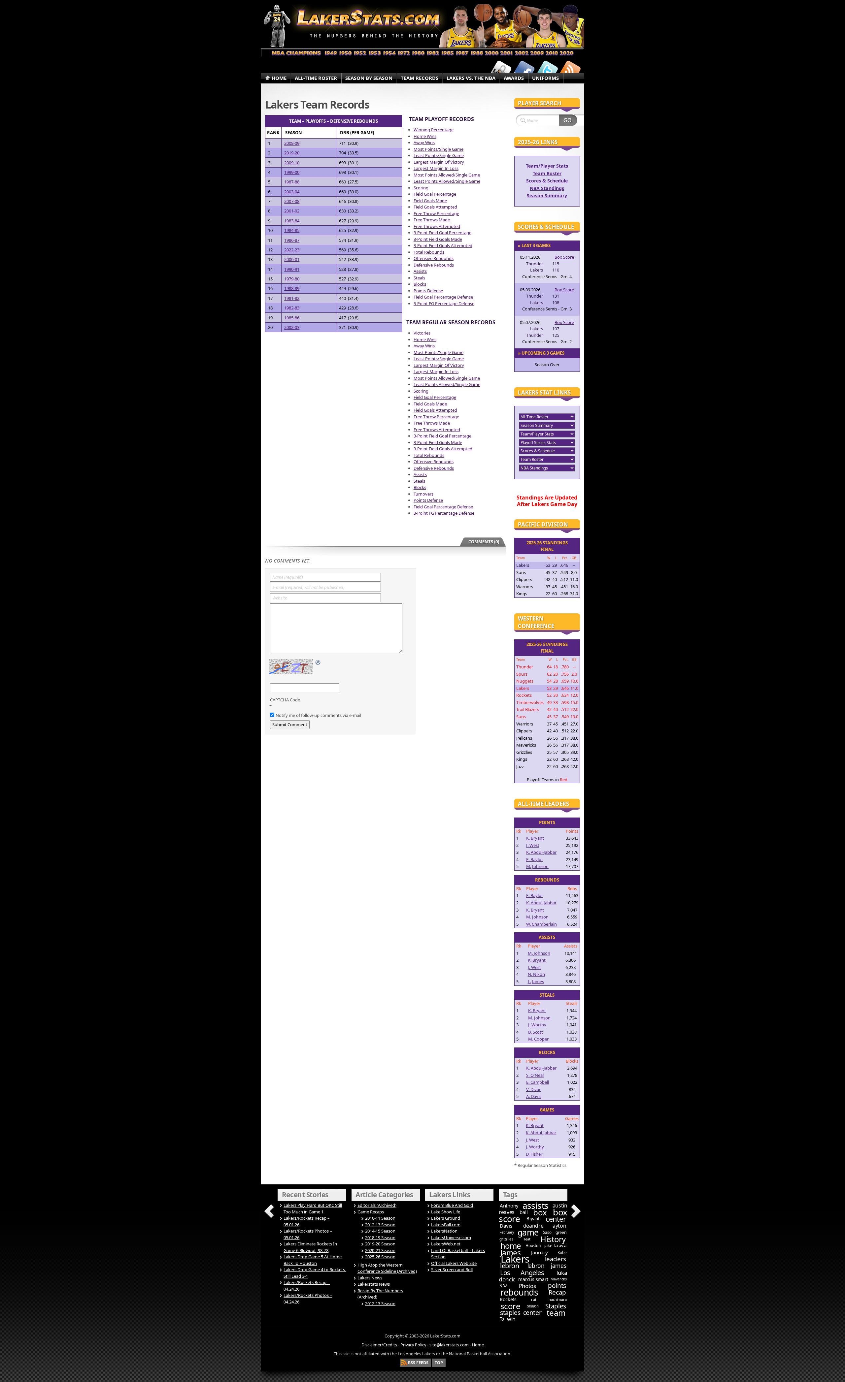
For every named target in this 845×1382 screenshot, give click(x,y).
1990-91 (291, 269)
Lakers (515, 1259)
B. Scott (535, 1032)
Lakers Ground (445, 1218)
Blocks (420, 284)
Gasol (548, 1232)
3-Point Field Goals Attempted (443, 245)
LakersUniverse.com (451, 1237)
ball (524, 1212)
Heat (526, 1239)
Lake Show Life (445, 1212)
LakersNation (444, 1231)
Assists (420, 271)
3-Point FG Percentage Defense (444, 303)
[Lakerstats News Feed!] (570, 70)
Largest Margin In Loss (436, 168)
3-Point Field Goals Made (438, 239)
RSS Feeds (418, 1363)
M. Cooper (538, 1039)
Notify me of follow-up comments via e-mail (318, 715)
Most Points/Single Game (438, 149)
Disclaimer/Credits (379, 1345)
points (557, 1285)
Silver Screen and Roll (452, 1269)
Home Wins (425, 136)
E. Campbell (537, 1082)
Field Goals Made (430, 201)
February (506, 1232)
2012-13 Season (380, 1225)
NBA (503, 1285)
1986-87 (291, 240)
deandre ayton (544, 1225)
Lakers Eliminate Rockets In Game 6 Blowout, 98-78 (310, 1247)
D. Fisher (534, 1154)
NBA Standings (547, 188)
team (556, 1312)
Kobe (562, 1252)
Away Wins (424, 142)
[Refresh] (318, 663)
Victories (422, 333)
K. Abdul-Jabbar (541, 852)
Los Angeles (522, 1272)
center (556, 1219)
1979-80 (291, 279)
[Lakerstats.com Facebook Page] (524, 70)
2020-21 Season (380, 1250)
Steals (419, 278)
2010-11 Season (380, 1218)
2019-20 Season (380, 1244)
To (502, 1319)
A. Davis (533, 1096)
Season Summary (547, 195)
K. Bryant (535, 838)
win (511, 1319)
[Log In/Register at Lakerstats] (501, 70)
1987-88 (291, 182)
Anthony (509, 1205)
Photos (527, 1286)
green (561, 1232)
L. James (536, 981)
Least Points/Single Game (439, 155)
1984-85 (291, 230)
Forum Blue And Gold (452, 1205)
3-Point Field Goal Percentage (442, 233)
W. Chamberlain (541, 924)
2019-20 (291, 153)
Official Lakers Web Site (454, 1263)
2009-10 (291, 163)
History (553, 1239)
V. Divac (533, 1089)
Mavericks (558, 1279)
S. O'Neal (535, 1075)
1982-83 (291, 308)
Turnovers (423, 494)
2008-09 (291, 143)
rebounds (519, 1292)
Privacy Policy (413, 1345)
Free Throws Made (432, 220)
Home (478, 1345)
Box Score (564, 257)
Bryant (532, 1219)
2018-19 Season (380, 1237)
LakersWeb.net (445, 1244)
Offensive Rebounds (434, 258)
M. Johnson (537, 866)
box (540, 1212)
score (510, 1306)
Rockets (508, 1299)
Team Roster (547, 173)
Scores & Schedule (547, 180)
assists (536, 1205)
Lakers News (369, 1278)
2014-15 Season (380, 1231)
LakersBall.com (445, 1225)
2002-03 (291, 327)
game (528, 1232)
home (510, 1245)
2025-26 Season (380, 1257)
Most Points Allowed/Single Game (447, 175)
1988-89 (291, 288)
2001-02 (291, 211)
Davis (506, 1225)
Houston (532, 1245)
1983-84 (291, 221)
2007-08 (291, 201)
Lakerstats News (373, 1284)
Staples (555, 1306)
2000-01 (291, 259)
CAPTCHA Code (285, 700)
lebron (509, 1265)
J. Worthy (537, 1025)
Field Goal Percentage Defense (443, 297)
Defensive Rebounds (434, 265)
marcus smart (533, 1279)
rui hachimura (548, 1299)
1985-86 (291, 318)
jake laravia (555, 1245)
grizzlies (506, 1239)
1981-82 (291, 298)
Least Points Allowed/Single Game (447, 181)
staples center (520, 1312)
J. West (532, 845)
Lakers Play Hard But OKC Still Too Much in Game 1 (313, 1208)
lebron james (546, 1266)
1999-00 (291, 172)
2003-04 (291, 192)
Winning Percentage (434, 130)
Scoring (421, 188)
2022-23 (291, 250)
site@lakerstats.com (449, 1345)
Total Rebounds (429, 252)
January (539, 1252)
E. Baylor (534, 859)
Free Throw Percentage (436, 213)
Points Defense (428, 291)
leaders (555, 1259)
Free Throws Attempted (437, 226)
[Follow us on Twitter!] (547, 70)
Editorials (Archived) (376, 1205)
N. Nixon (536, 974)
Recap (557, 1292)
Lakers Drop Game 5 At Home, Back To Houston (313, 1260)
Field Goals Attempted (435, 207)
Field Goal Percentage (435, 194)
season (533, 1305)
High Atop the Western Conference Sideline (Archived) (387, 1268)
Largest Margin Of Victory (439, 162)
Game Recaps (370, 1212)
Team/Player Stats (547, 166)
